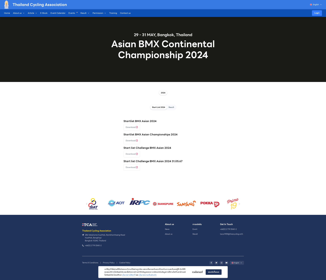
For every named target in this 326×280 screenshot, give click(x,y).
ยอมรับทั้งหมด (213, 272)
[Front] (89, 224)
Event (195, 229)
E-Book (43, 13)
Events (72, 13)
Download (131, 127)
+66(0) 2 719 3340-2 (228, 229)
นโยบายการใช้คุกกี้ (128, 275)
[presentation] (87, 204)
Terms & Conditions (90, 262)
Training (113, 13)
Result (83, 13)
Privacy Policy (109, 262)
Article (31, 13)
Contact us (125, 13)
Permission (98, 13)
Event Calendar (58, 13)
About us (17, 13)
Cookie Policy (124, 262)
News (167, 229)
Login (317, 13)
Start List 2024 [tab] (158, 107)
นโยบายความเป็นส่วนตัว (148, 275)
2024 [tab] (163, 92)
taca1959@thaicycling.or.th (231, 234)
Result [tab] (171, 107)
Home (7, 13)
